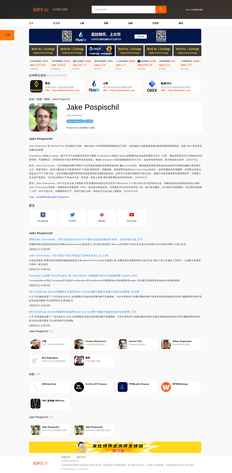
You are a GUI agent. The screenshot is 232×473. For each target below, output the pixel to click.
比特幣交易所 (82, 469)
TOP (7, 35)
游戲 (106, 23)
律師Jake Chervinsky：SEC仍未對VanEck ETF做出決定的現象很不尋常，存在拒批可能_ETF (86, 239)
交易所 (155, 23)
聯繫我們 (65, 457)
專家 (47, 99)
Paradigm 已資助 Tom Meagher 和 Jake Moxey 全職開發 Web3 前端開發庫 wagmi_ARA (83, 275)
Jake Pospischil (60, 197)
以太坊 (56, 23)
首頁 (31, 23)
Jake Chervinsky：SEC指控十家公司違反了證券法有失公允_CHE (69, 255)
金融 (130, 23)
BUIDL (47, 197)
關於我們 (81, 457)
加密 (39, 99)
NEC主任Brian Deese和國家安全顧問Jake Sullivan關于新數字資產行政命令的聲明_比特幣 (84, 291)
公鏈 (82, 23)
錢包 (181, 23)
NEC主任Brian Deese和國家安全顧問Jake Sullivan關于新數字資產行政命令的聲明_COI (82, 311)
